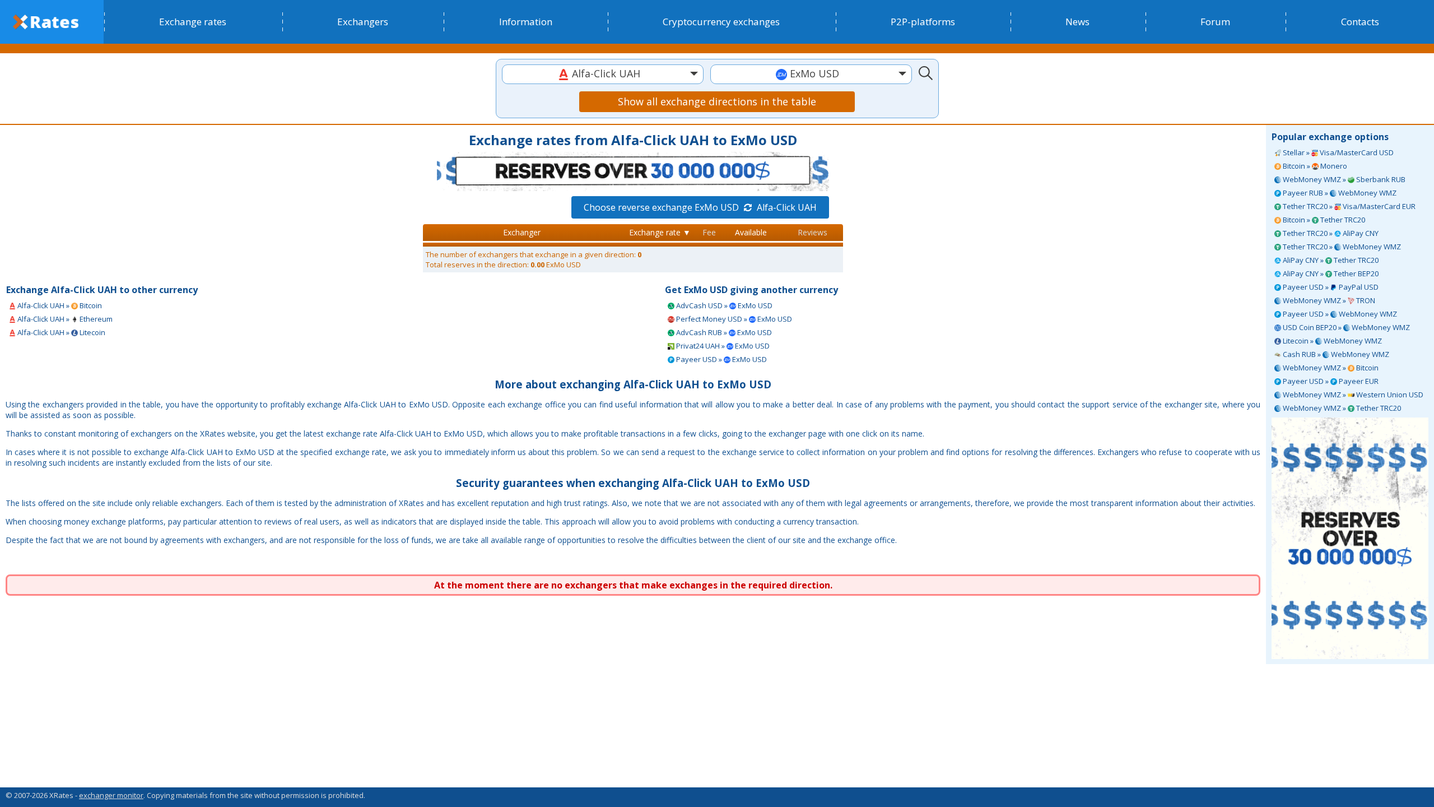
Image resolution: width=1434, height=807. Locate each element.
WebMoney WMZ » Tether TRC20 (1341, 408)
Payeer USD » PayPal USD (1330, 287)
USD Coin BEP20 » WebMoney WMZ (1345, 327)
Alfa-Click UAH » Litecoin (60, 332)
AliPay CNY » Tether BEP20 (1330, 273)
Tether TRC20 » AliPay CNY (1330, 233)
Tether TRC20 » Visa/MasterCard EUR (1348, 206)
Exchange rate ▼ (660, 232)
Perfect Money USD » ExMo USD (733, 319)
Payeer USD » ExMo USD (720, 359)
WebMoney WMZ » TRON (1328, 300)
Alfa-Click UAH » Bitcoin (59, 305)
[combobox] (603, 74)
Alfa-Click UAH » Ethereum (64, 319)
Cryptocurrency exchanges (721, 21)
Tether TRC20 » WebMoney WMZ (1341, 247)
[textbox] (602, 73)
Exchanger (522, 232)
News (1077, 21)
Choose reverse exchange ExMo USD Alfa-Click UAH (700, 207)
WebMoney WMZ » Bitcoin (1330, 368)
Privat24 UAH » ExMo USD (722, 346)
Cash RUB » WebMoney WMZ (1335, 354)
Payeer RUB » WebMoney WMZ (1338, 193)
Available (751, 232)
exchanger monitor (111, 795)
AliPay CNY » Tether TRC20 (1330, 260)
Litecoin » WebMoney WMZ (1331, 341)
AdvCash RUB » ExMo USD (723, 332)
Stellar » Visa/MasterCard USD (1337, 152)
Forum (1215, 21)
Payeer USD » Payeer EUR (1330, 381)
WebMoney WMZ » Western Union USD (1352, 394)
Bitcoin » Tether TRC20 (1323, 220)
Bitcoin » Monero (1314, 166)
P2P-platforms (923, 21)
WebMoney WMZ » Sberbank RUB (1343, 179)
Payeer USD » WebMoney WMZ (1339, 314)
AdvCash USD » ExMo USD (723, 305)
